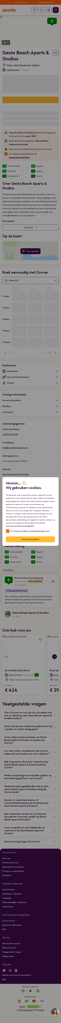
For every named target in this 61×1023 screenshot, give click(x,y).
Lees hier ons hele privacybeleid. (20, 526)
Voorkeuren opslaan (30, 539)
